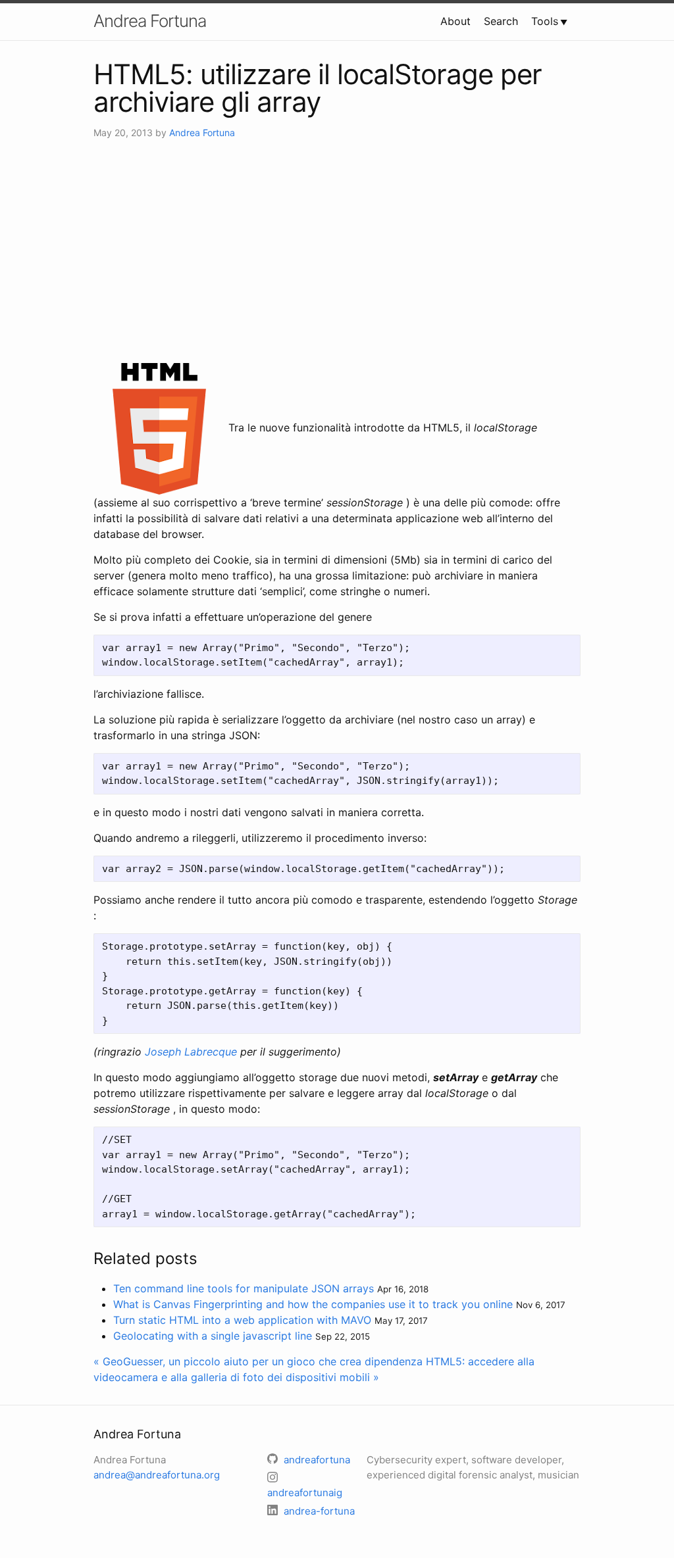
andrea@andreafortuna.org (156, 1475)
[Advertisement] (337, 251)
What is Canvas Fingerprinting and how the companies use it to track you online (313, 1304)
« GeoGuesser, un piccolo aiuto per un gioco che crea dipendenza (258, 1361)
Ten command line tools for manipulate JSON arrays (243, 1288)
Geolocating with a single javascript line (212, 1335)
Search (501, 21)
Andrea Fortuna (149, 21)
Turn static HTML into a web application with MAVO (242, 1320)
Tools (544, 21)
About (455, 21)
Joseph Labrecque (191, 1051)
